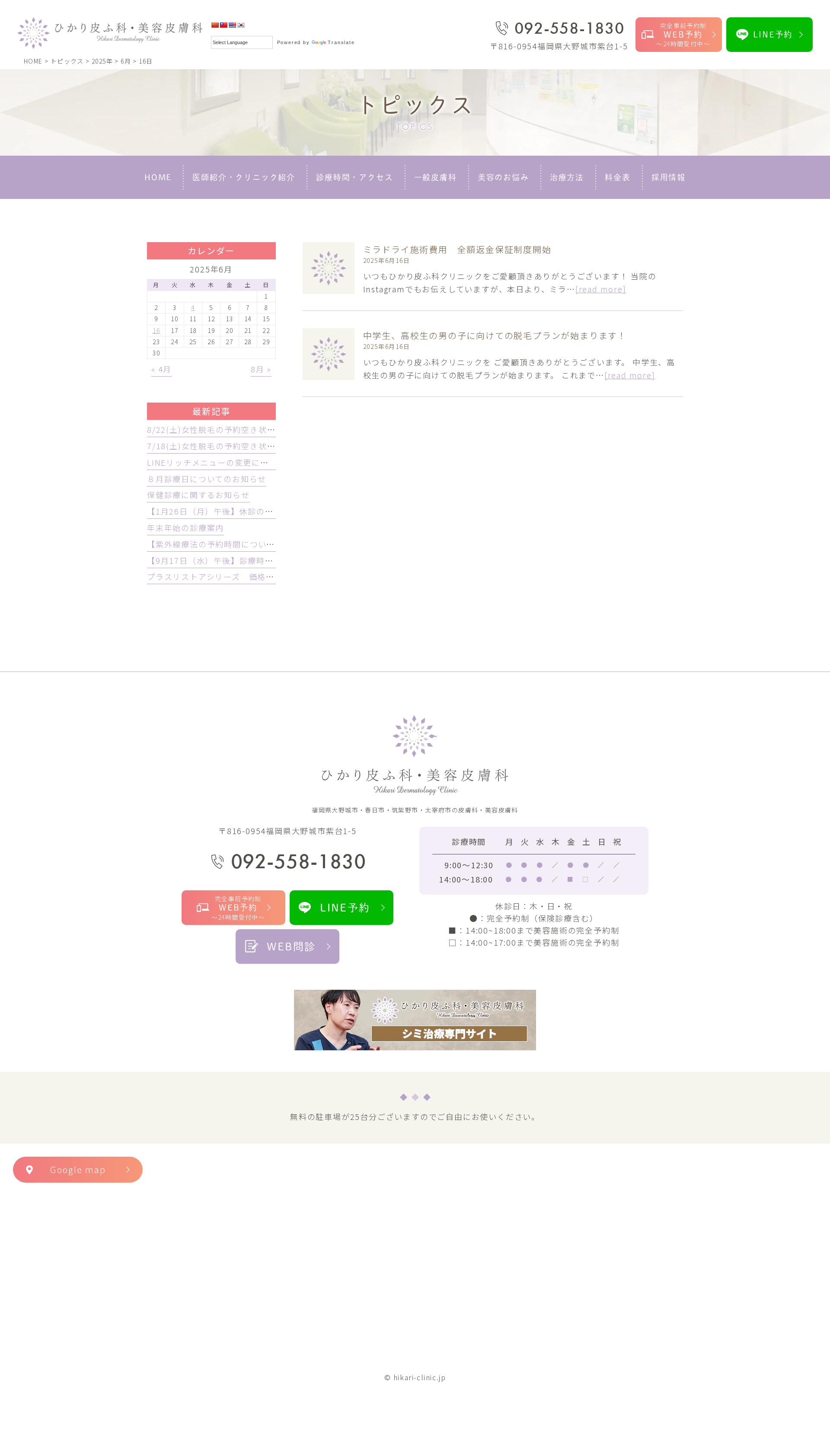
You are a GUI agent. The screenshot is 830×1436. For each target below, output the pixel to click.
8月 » (261, 368)
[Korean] (241, 25)
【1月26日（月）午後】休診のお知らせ (223, 511)
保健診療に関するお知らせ (198, 494)
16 (156, 330)
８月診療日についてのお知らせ (206, 478)
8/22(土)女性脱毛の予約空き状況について (228, 429)
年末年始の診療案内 (185, 527)
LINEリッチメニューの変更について (216, 462)
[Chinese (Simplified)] (215, 25)
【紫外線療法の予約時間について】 (215, 544)
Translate (341, 42)
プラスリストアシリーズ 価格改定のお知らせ (236, 576)
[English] (232, 25)
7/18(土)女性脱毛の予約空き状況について (228, 445)
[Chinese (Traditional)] (223, 25)
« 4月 (161, 368)
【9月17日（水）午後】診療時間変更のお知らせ (240, 560)
